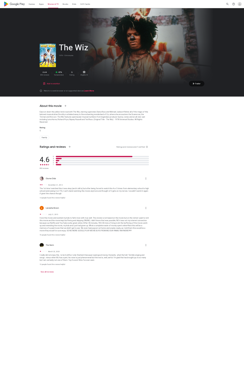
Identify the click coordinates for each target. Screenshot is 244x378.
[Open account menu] (240, 4)
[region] (85, 73)
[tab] (32, 4)
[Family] (44, 137)
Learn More (89, 91)
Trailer (196, 83)
